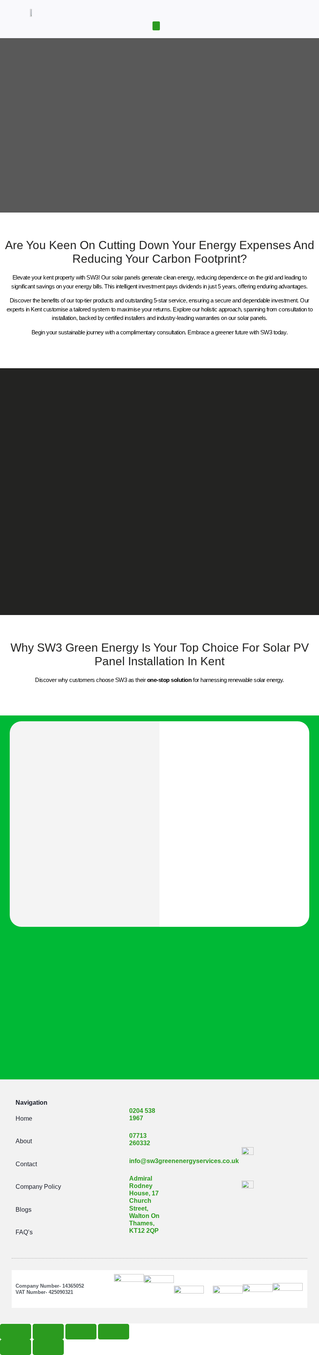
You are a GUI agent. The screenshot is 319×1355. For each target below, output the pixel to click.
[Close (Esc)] (113, 1331)
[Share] (80, 1331)
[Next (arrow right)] (48, 1347)
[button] (156, 25)
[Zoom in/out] (15, 1331)
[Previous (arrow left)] (15, 1347)
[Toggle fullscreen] (48, 1331)
